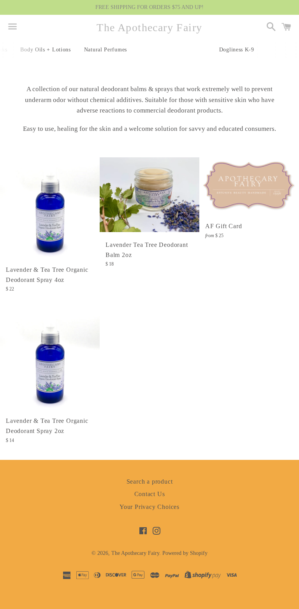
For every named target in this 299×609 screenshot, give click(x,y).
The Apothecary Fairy (149, 27)
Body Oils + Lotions (45, 50)
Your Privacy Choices (149, 506)
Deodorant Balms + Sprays (173, 50)
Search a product (150, 481)
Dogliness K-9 (236, 50)
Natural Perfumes (105, 50)
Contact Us (149, 494)
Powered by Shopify (185, 553)
